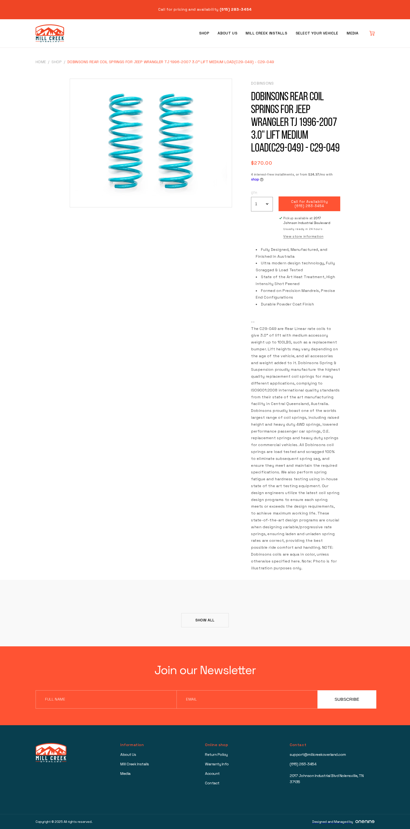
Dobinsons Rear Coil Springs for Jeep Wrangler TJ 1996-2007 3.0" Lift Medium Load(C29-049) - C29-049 (170, 61)
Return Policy (216, 754)
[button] (372, 33)
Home (41, 61)
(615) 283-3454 (303, 764)
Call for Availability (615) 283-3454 (309, 204)
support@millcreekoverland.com (318, 754)
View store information (303, 236)
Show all (205, 620)
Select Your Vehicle (317, 33)
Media (353, 33)
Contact (212, 783)
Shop (204, 33)
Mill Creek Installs (266, 33)
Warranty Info (217, 764)
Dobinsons (262, 83)
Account (212, 773)
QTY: (254, 193)
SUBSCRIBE (347, 699)
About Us (227, 33)
